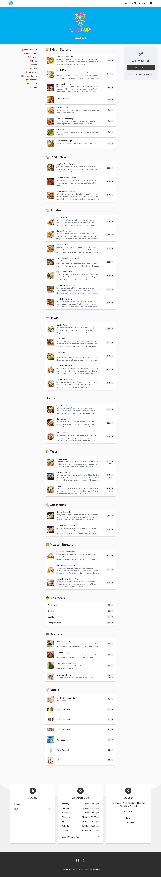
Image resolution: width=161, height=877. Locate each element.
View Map (128, 811)
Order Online (141, 68)
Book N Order (77, 869)
